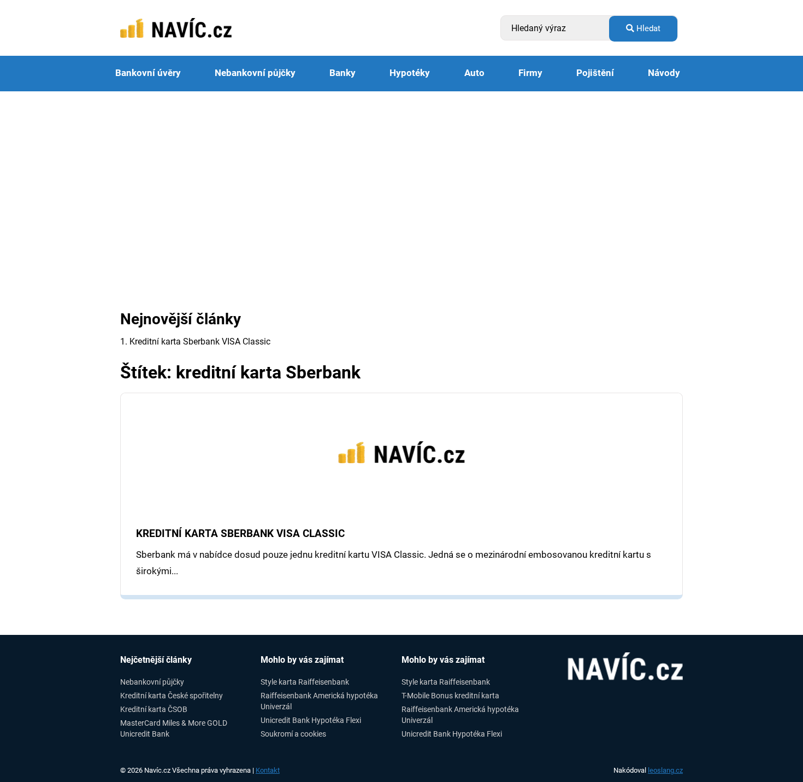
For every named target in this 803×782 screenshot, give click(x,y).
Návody (664, 73)
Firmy (530, 73)
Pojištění (595, 73)
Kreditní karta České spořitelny (171, 695)
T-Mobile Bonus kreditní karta (450, 695)
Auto (474, 73)
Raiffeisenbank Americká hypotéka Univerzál (319, 700)
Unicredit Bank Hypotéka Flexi (311, 720)
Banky (342, 73)
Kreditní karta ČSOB (153, 709)
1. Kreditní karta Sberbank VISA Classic (195, 341)
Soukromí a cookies (293, 734)
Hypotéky (409, 73)
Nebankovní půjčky (255, 73)
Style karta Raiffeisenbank (305, 682)
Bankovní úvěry (148, 73)
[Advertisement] (401, 173)
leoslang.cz (665, 770)
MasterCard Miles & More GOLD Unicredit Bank (173, 728)
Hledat (647, 28)
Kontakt (268, 770)
